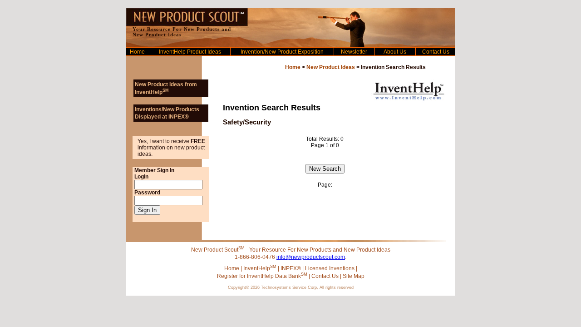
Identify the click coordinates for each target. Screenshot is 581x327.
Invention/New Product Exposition (282, 52)
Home (137, 52)
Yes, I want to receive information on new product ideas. (171, 147)
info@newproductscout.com (310, 257)
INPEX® (291, 268)
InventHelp (259, 268)
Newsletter (354, 52)
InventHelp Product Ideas (190, 52)
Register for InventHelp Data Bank (262, 276)
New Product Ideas (330, 67)
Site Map (353, 276)
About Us (395, 52)
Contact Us (435, 52)
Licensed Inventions (330, 268)
